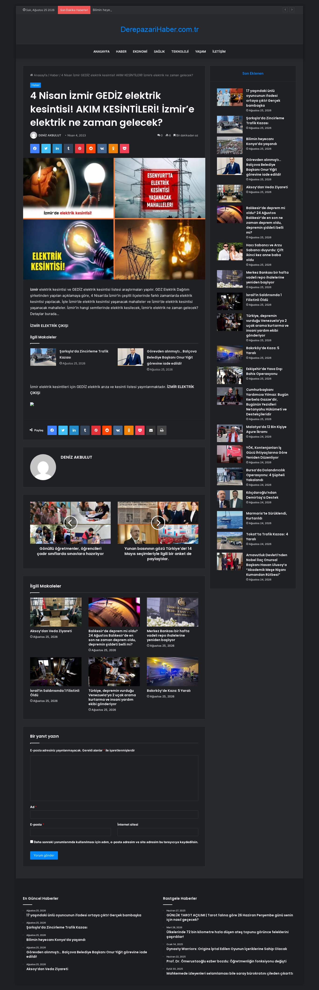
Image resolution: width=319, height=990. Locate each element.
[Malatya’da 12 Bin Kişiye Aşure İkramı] (230, 433)
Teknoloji (180, 51)
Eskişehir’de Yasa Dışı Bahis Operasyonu (264, 371)
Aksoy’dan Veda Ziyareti (51, 631)
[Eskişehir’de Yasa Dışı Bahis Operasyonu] (230, 375)
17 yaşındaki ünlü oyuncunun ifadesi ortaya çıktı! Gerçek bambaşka (263, 98)
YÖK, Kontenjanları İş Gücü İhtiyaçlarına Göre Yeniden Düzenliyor (266, 452)
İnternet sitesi (127, 824)
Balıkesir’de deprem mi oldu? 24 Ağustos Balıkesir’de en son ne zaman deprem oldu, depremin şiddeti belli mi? (113, 638)
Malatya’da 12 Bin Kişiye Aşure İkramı (266, 429)
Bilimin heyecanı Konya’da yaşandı (117, 10)
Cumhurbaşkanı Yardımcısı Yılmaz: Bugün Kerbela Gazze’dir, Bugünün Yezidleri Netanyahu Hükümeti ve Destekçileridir (267, 402)
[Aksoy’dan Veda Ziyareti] (56, 612)
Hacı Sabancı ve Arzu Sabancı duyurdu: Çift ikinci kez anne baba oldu (265, 252)
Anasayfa (101, 51)
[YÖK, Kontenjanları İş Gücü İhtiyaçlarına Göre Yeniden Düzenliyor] (230, 454)
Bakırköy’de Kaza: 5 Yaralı (169, 690)
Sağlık (159, 51)
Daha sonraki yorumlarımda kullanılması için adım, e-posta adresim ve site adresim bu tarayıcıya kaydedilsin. (116, 842)
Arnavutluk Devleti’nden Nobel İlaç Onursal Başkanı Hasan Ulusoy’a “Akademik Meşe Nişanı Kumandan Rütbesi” (266, 565)
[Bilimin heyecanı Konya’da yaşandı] (230, 145)
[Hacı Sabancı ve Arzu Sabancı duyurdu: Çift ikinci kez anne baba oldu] (230, 251)
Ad (33, 807)
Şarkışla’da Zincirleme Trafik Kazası (265, 120)
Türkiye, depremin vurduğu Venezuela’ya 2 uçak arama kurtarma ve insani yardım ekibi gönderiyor (112, 697)
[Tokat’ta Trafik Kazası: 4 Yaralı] (230, 540)
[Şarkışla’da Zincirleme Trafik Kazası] (43, 357)
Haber (121, 51)
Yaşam (200, 51)
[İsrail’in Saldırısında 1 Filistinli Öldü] (56, 671)
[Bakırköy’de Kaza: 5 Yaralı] (172, 671)
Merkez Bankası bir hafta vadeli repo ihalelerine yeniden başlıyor (168, 635)
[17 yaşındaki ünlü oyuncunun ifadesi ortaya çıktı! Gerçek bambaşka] (230, 97)
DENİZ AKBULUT (50, 135)
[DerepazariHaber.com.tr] (159, 29)
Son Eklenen (252, 73)
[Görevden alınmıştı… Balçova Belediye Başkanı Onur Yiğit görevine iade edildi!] (130, 357)
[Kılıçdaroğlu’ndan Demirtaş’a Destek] (230, 499)
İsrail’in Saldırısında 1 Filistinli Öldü (54, 692)
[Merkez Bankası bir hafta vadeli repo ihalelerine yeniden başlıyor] (172, 612)
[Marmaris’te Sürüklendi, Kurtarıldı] (230, 520)
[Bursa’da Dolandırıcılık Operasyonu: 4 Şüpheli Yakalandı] (230, 476)
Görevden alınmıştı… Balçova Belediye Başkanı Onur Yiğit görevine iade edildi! (172, 357)
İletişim (219, 51)
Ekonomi (140, 51)
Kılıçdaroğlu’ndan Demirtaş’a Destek (262, 495)
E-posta (37, 824)
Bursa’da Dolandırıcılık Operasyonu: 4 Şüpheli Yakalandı (265, 475)
